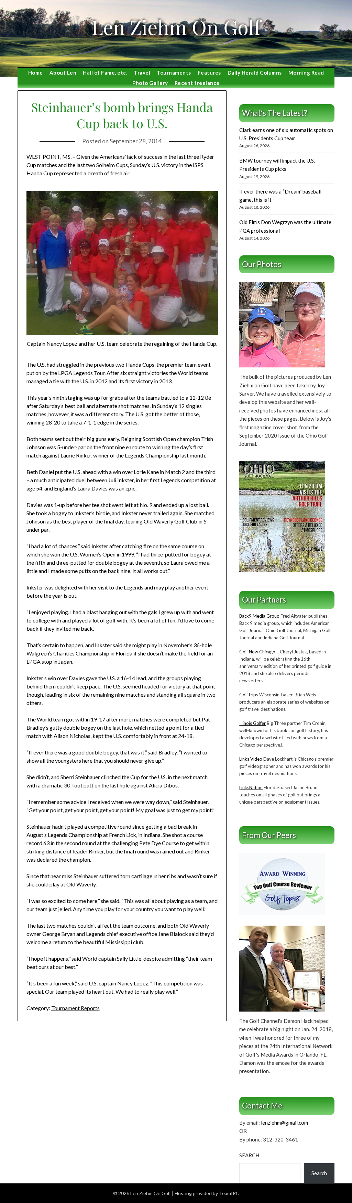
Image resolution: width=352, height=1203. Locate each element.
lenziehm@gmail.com (284, 1122)
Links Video (250, 759)
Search (249, 1155)
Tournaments (174, 72)
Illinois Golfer (252, 723)
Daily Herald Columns (255, 72)
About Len (63, 72)
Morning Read (306, 72)
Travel (142, 72)
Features (209, 72)
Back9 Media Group (259, 616)
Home (35, 72)
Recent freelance (197, 83)
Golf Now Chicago (257, 651)
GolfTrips (248, 694)
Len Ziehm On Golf (176, 26)
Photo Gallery (150, 83)
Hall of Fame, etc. (105, 72)
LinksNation (251, 787)
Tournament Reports (75, 1008)
